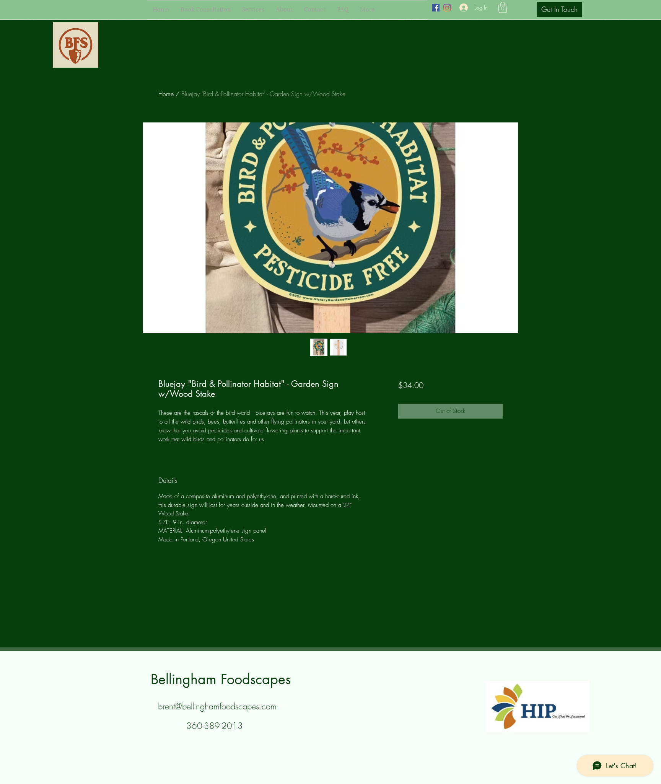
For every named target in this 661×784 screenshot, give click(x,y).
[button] (502, 7)
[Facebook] (436, 7)
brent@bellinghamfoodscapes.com (217, 706)
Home (166, 94)
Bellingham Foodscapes (221, 679)
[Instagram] (447, 7)
